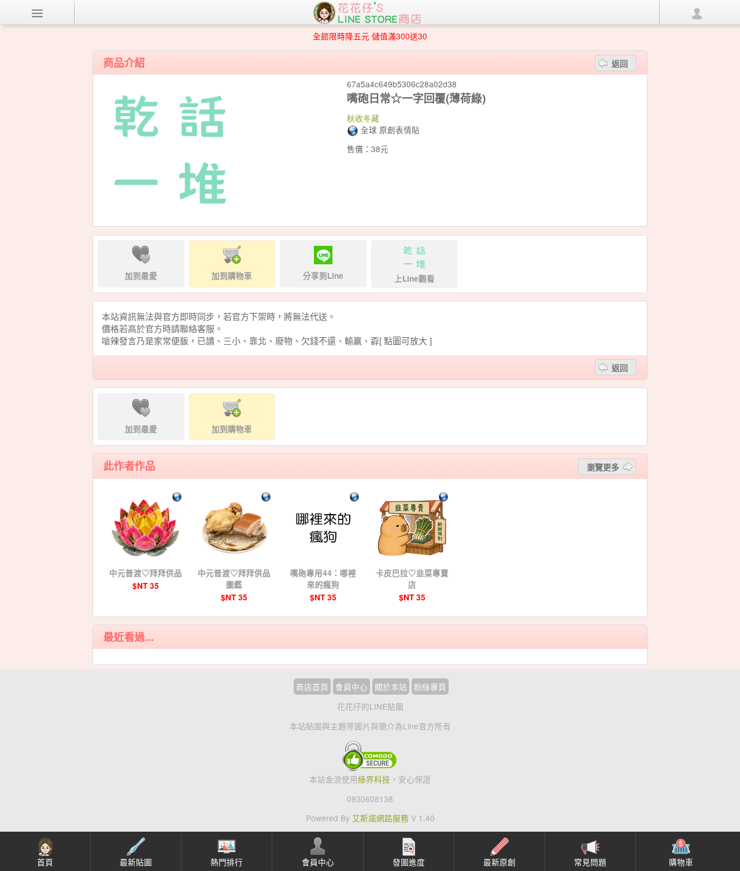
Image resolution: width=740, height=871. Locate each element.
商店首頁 (312, 686)
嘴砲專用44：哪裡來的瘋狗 (323, 578)
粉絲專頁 (430, 686)
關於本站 (391, 686)
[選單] (37, 12)
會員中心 (351, 686)
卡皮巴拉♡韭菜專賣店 (412, 578)
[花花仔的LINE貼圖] (367, 11)
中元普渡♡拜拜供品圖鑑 (234, 578)
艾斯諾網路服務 (380, 818)
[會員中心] (696, 12)
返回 (620, 63)
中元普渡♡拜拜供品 (145, 572)
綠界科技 (374, 779)
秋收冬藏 (363, 118)
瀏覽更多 (603, 467)
